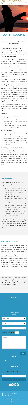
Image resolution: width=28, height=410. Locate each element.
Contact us (5, 403)
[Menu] (26, 2)
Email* (3, 374)
